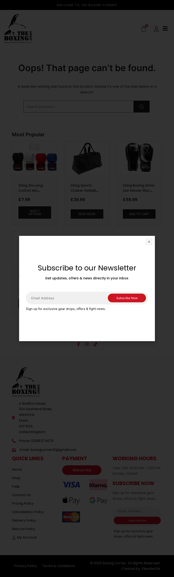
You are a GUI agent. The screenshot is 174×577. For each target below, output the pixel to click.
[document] (87, 288)
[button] (149, 241)
